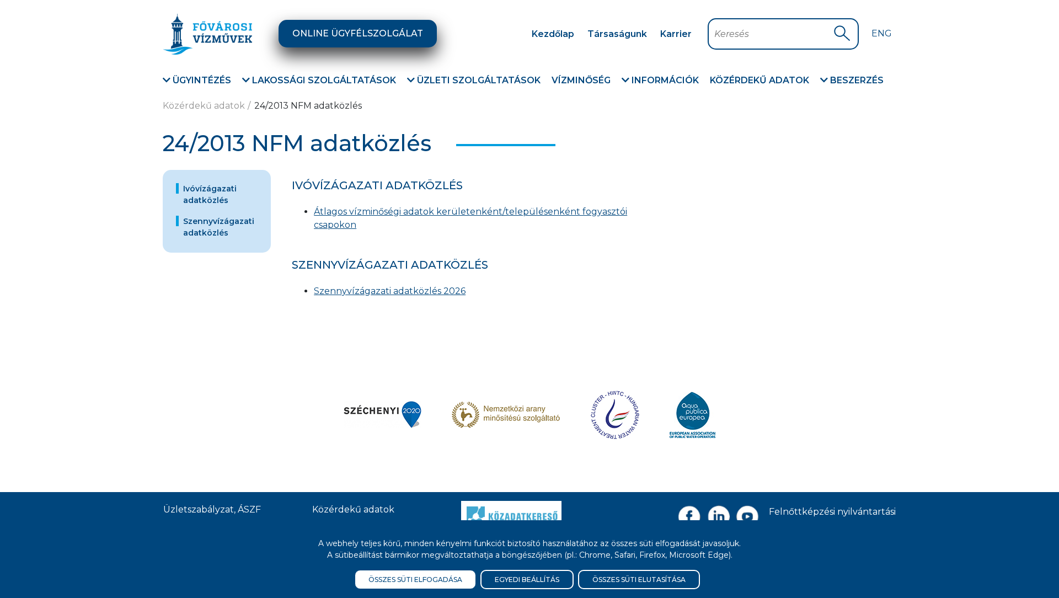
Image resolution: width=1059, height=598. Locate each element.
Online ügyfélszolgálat (357, 33)
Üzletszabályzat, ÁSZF (212, 509)
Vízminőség (581, 80)
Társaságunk (617, 34)
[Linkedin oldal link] (718, 516)
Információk (664, 80)
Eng (881, 33)
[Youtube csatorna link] (747, 516)
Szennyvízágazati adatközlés (218, 227)
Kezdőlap (553, 34)
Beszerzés (856, 80)
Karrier (676, 34)
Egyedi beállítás (527, 579)
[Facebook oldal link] (689, 516)
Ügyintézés (200, 80)
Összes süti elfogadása (415, 579)
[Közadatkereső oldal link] (511, 514)
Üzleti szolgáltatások (478, 80)
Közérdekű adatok (759, 80)
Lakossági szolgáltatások (323, 80)
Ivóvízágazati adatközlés (210, 194)
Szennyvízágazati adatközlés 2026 (390, 291)
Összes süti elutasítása (639, 579)
